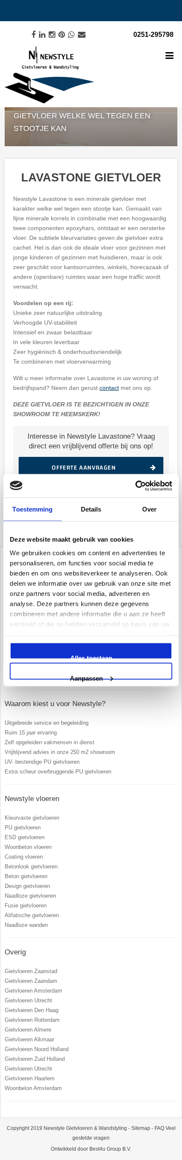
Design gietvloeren (27, 886)
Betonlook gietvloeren (31, 866)
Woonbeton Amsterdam (33, 1088)
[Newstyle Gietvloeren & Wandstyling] (49, 75)
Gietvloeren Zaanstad (31, 971)
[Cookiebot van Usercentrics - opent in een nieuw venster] (135, 485)
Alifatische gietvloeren (32, 915)
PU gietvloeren (23, 827)
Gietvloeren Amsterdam (33, 991)
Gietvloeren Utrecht (28, 1000)
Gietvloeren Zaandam (31, 981)
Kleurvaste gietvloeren (32, 818)
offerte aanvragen (84, 467)
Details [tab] (91, 509)
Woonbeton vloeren (28, 847)
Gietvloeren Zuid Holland (35, 1059)
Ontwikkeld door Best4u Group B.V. (91, 1149)
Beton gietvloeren (26, 876)
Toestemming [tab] (32, 509)
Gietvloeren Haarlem (30, 1078)
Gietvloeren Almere (28, 1029)
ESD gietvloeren (24, 837)
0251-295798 (153, 34)
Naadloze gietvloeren (30, 896)
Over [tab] (149, 509)
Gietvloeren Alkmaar (29, 1039)
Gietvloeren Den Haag (31, 1010)
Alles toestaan (91, 656)
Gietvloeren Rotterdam (32, 1020)
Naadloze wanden (26, 925)
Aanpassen (86, 676)
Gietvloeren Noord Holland (37, 1049)
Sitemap (140, 1128)
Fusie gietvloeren (26, 905)
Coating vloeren (24, 857)
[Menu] (169, 56)
